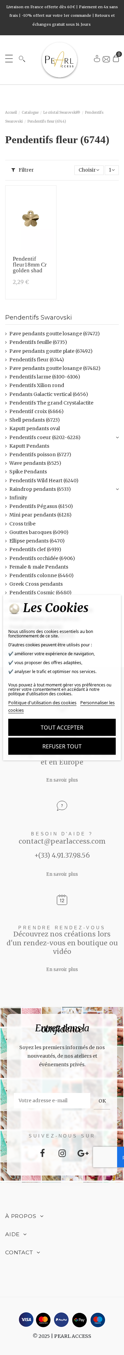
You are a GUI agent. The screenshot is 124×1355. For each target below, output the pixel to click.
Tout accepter (62, 727)
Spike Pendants (28, 472)
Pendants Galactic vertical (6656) (48, 394)
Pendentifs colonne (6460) (41, 575)
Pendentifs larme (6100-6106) (44, 377)
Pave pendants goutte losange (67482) (55, 368)
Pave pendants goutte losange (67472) (54, 334)
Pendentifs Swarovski (38, 317)
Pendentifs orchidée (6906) (42, 558)
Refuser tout (62, 746)
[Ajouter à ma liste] (48, 198)
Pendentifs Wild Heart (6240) (44, 480)
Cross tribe (22, 524)
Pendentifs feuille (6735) (38, 342)
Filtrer (26, 170)
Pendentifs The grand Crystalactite (51, 403)
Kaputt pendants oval (34, 428)
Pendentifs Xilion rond (36, 385)
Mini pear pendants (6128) (40, 515)
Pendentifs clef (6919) (35, 549)
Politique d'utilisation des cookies (42, 703)
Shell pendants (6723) (34, 420)
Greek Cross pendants (36, 584)
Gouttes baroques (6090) (39, 532)
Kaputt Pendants (29, 446)
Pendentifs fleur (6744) (36, 360)
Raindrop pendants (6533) (40, 489)
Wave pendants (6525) (35, 463)
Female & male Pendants (38, 567)
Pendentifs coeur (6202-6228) (45, 437)
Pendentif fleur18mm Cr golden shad (30, 265)
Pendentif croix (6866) (36, 411)
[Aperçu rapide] (48, 211)
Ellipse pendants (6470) (37, 541)
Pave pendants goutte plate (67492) (51, 351)
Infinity (18, 498)
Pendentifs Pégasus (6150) (41, 506)
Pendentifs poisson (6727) (40, 454)
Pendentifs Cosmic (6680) (40, 592)
